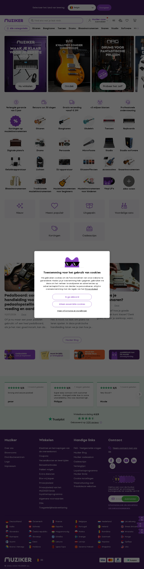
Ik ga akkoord (72, 297)
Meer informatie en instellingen (72, 310)
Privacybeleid (91, 289)
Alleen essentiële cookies (72, 304)
